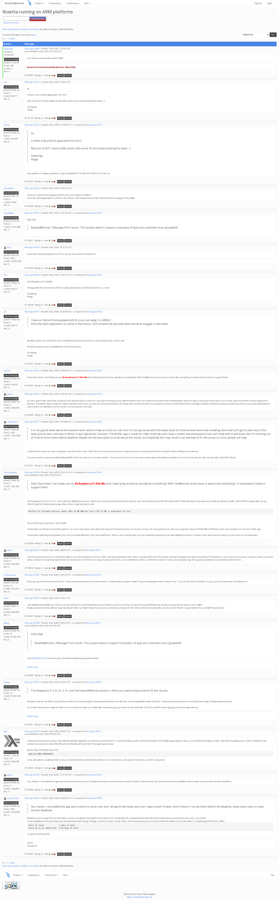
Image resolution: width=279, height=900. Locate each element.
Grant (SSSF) (13, 798)
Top (272, 875)
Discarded (9, 188)
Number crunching (29, 29)
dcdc (9, 247)
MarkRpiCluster (38, 658)
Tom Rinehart (10, 472)
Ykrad (6, 124)
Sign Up (258, 3)
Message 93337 (32, 574)
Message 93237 (32, 311)
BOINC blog (32, 667)
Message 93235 (94, 370)
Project (38, 3)
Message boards (10, 29)
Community (72, 3)
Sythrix (7, 370)
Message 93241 (32, 370)
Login (269, 3)
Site (86, 3)
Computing (54, 3)
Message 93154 (94, 394)
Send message (11, 59)
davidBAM (9, 213)
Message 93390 (32, 774)
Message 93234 (32, 247)
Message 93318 (32, 550)
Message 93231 (32, 213)
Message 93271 (32, 421)
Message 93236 (32, 274)
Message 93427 (32, 798)
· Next (12, 38)
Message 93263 (32, 394)
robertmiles (12, 421)
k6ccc (6, 598)
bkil (5, 731)
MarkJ (6, 623)
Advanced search (11, 22)
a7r (5, 82)
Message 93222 (32, 124)
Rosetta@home (14, 3)
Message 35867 (32, 48)
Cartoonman (10, 574)
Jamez (10, 394)
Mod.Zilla (8, 48)
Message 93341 (32, 598)
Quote (68, 75)
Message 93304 (32, 472)
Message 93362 (32, 731)
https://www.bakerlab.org (139, 896)
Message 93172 (32, 82)
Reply (60, 75)
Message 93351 (32, 682)
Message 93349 (32, 623)
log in (33, 34)
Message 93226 (32, 188)
